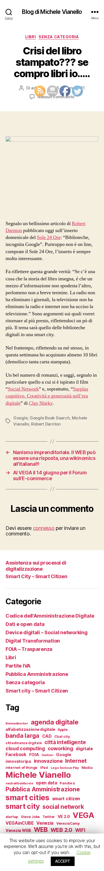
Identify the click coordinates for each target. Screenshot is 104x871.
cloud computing (25, 748)
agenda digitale (54, 722)
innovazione (48, 761)
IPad (44, 768)
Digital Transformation (33, 641)
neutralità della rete (19, 783)
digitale (84, 748)
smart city (23, 806)
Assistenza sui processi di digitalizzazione (36, 566)
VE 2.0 (64, 816)
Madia (87, 768)
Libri (30, 36)
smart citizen (66, 798)
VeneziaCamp (68, 823)
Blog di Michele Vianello (52, 12)
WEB (41, 829)
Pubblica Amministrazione (37, 674)
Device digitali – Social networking (47, 632)
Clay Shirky (40, 403)
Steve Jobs (30, 817)
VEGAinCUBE (20, 823)
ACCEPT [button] (62, 861)
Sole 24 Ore (48, 237)
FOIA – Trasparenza (29, 649)
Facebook (16, 754)
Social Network (23, 389)
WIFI (80, 830)
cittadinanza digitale (24, 743)
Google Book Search (50, 418)
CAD (47, 736)
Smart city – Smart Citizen (37, 691)
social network (63, 806)
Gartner (47, 755)
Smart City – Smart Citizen (36, 576)
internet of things (21, 767)
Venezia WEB (18, 830)
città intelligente (65, 742)
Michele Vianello (38, 775)
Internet (76, 760)
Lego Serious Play (65, 768)
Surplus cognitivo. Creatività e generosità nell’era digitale (47, 396)
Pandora (67, 783)
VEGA (83, 815)
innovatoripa (18, 761)
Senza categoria (59, 36)
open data (46, 783)
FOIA (34, 754)
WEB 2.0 (61, 829)
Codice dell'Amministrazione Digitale (50, 616)
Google (20, 418)
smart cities (27, 797)
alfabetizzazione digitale (30, 729)
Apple (63, 729)
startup (12, 817)
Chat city (62, 736)
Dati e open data (25, 624)
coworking (60, 748)
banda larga (22, 735)
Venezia (45, 823)
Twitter (48, 817)
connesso (44, 528)
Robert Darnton (45, 424)
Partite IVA (18, 666)
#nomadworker (17, 723)
